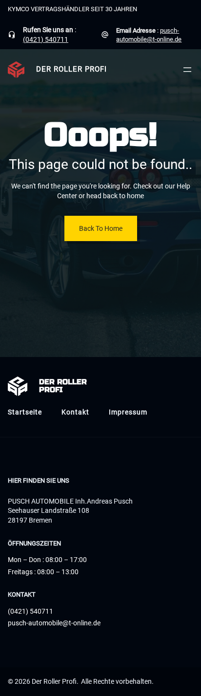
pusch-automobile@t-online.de (54, 623)
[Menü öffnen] (187, 69)
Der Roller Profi (71, 69)
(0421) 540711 (45, 39)
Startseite (25, 412)
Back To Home (100, 228)
